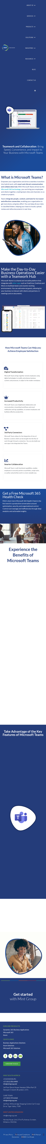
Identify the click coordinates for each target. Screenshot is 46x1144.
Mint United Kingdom (13, 1112)
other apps (17, 283)
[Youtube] (20, 1056)
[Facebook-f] (5, 1056)
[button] (31, 5)
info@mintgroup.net (10, 1084)
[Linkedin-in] (15, 1056)
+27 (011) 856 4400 (10, 1081)
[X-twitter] (10, 1056)
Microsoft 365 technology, (11, 189)
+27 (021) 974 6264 (10, 1098)
